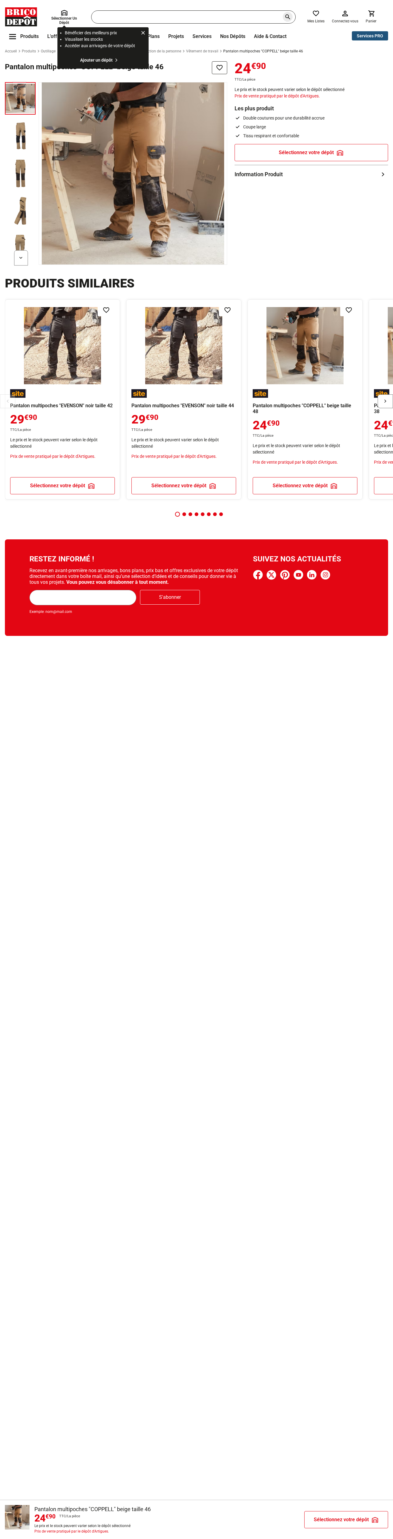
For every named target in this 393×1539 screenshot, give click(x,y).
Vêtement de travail (202, 51)
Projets (176, 36)
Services (202, 36)
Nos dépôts (232, 36)
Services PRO (370, 35)
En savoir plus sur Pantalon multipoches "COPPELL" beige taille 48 (305, 399)
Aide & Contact (270, 36)
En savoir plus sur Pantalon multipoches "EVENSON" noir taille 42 (62, 399)
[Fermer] (143, 34)
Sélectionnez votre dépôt (306, 152)
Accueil (11, 51)
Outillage (48, 51)
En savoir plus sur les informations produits (311, 174)
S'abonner (170, 597)
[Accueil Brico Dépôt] (21, 17)
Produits (29, 51)
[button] (177, 514)
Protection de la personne (160, 51)
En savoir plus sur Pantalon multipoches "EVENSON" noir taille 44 (183, 399)
